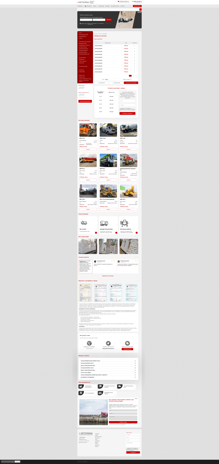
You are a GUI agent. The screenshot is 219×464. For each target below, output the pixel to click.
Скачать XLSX (117, 82)
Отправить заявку (123, 422)
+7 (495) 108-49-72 (137, 1)
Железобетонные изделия (84, 41)
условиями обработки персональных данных (127, 109)
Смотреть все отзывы (108, 275)
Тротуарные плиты (83, 66)
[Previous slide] (135, 257)
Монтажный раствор (83, 34)
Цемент (80, 38)
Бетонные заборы (83, 52)
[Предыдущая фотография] (135, 236)
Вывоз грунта (82, 77)
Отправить (133, 452)
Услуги (94, 6)
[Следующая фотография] (137, 236)
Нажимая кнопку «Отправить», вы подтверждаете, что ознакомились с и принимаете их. (95, 24)
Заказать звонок (137, 6)
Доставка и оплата (115, 6)
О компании (79, 6)
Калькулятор (89, 6)
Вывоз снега (82, 75)
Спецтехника (101, 6)
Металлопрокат (82, 57)
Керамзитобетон (82, 36)
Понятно (17, 461)
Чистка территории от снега (85, 78)
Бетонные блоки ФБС (83, 48)
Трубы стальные (82, 61)
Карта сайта (97, 445)
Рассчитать (108, 19)
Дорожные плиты (83, 43)
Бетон (80, 32)
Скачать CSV (102, 82)
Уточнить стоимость (127, 113)
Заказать (88, 149)
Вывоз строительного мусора (84, 81)
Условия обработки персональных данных (105, 462)
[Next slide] (137, 257)
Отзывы (96, 443)
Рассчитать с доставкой (131, 82)
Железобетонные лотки (84, 54)
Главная (95, 33)
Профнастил (81, 59)
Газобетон (100, 33)
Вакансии (108, 6)
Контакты (123, 6)
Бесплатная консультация (85, 101)
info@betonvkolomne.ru (124, 1)
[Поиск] (140, 9)
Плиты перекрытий (83, 50)
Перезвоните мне (127, 349)
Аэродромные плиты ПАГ (84, 45)
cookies (12, 461)
